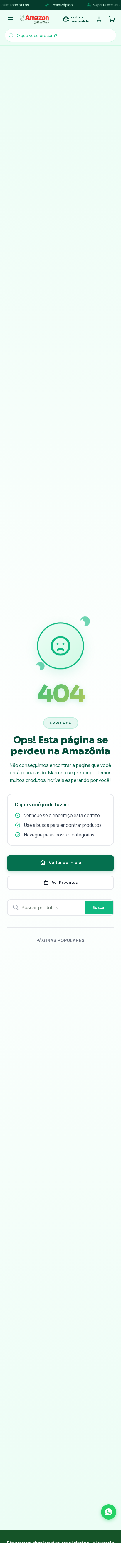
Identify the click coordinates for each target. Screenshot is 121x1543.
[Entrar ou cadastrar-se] (99, 19)
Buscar (99, 907)
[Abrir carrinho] (111, 19)
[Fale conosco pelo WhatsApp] (108, 1512)
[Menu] (10, 19)
